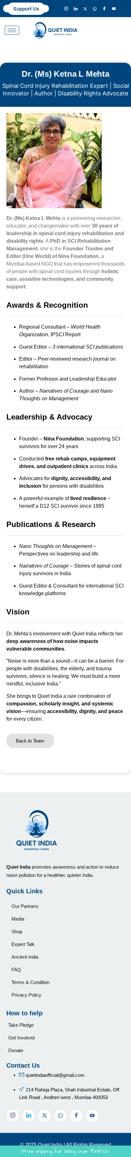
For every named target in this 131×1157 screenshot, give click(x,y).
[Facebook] (104, 8)
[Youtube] (114, 8)
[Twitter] (85, 8)
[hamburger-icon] (12, 30)
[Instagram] (66, 8)
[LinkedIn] (75, 8)
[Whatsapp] (95, 8)
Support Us (26, 9)
